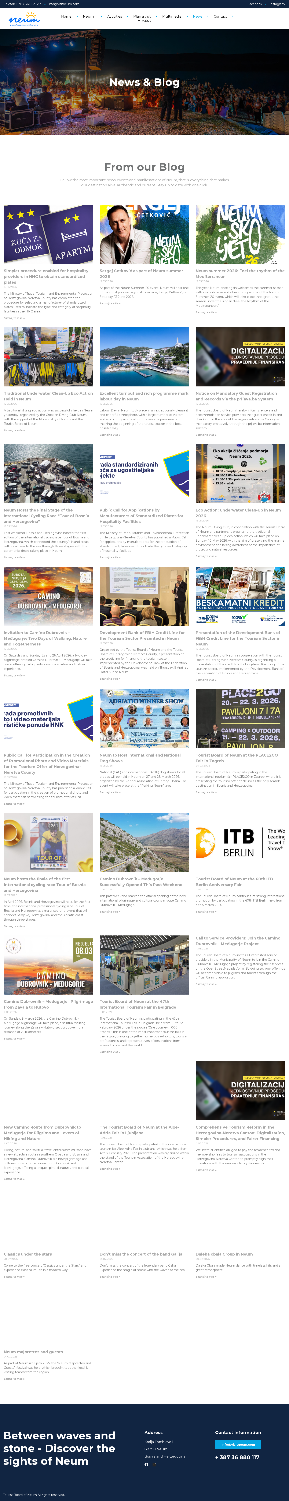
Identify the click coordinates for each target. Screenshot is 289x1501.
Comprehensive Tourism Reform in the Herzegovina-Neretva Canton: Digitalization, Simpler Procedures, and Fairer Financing (240, 1133)
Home (66, 16)
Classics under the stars (28, 1254)
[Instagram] (154, 1464)
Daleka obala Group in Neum (224, 1254)
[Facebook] (146, 1464)
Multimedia (172, 16)
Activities (114, 16)
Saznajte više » (14, 318)
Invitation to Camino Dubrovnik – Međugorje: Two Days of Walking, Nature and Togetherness (45, 638)
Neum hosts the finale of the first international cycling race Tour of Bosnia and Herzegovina (45, 885)
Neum (88, 16)
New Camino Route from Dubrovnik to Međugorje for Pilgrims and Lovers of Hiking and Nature (42, 1133)
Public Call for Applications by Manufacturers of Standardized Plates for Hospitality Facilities (141, 516)
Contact (220, 16)
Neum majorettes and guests (33, 1352)
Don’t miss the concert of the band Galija (141, 1254)
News (197, 16)
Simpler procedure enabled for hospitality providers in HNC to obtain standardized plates (46, 277)
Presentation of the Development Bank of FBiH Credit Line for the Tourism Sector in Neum (238, 638)
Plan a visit (142, 16)
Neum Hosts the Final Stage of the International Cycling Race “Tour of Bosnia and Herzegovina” (46, 516)
